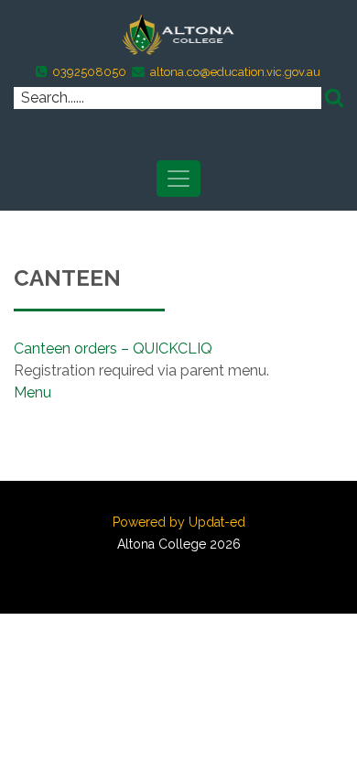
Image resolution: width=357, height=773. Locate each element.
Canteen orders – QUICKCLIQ (113, 348)
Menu (32, 392)
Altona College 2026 (179, 544)
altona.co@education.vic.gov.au (235, 72)
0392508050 (89, 72)
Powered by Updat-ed (179, 522)
